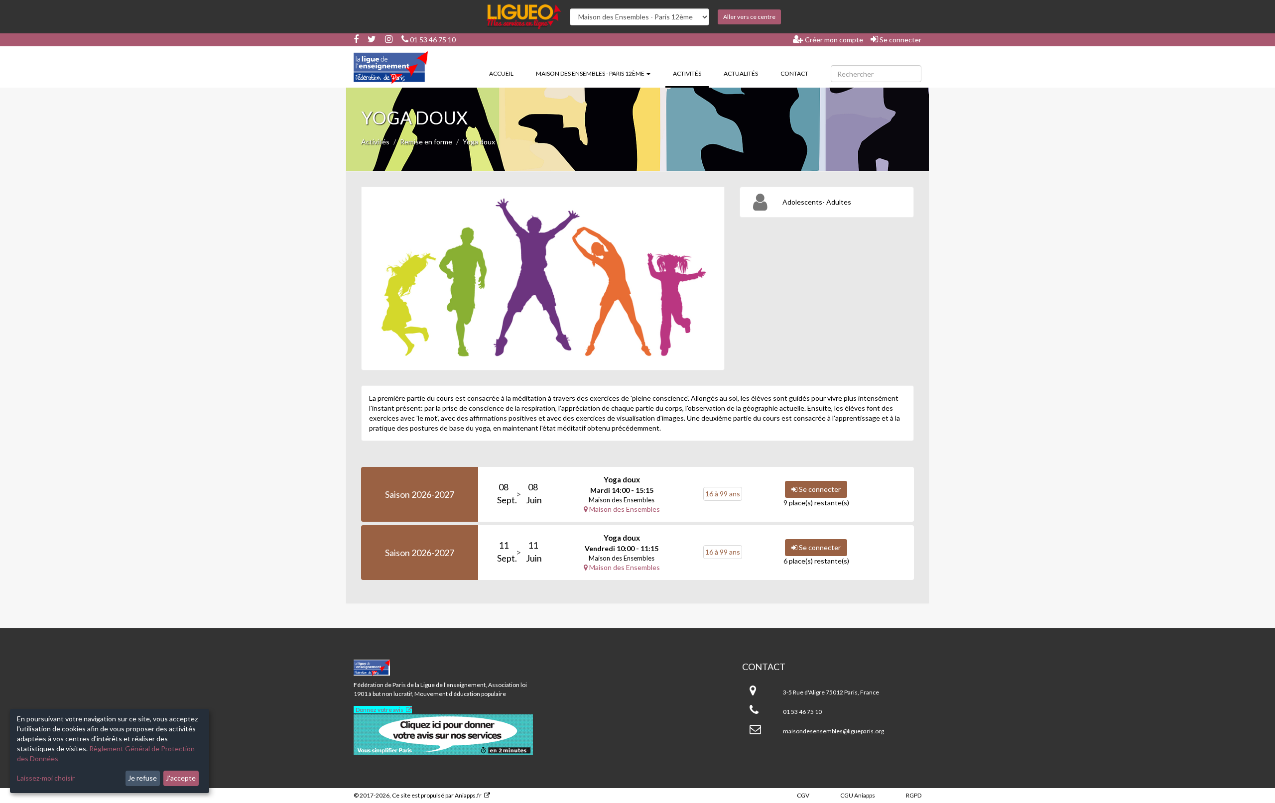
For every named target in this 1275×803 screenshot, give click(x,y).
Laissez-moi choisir (46, 778)
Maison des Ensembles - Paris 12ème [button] (590, 73)
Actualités (741, 73)
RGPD (913, 795)
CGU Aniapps (857, 795)
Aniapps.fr (468, 795)
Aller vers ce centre (749, 16)
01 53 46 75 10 (432, 39)
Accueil (501, 73)
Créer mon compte (833, 39)
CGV (803, 795)
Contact (794, 73)
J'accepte (181, 778)
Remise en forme (426, 141)
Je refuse (142, 778)
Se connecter (899, 39)
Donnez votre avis (379, 709)
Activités (691, 73)
